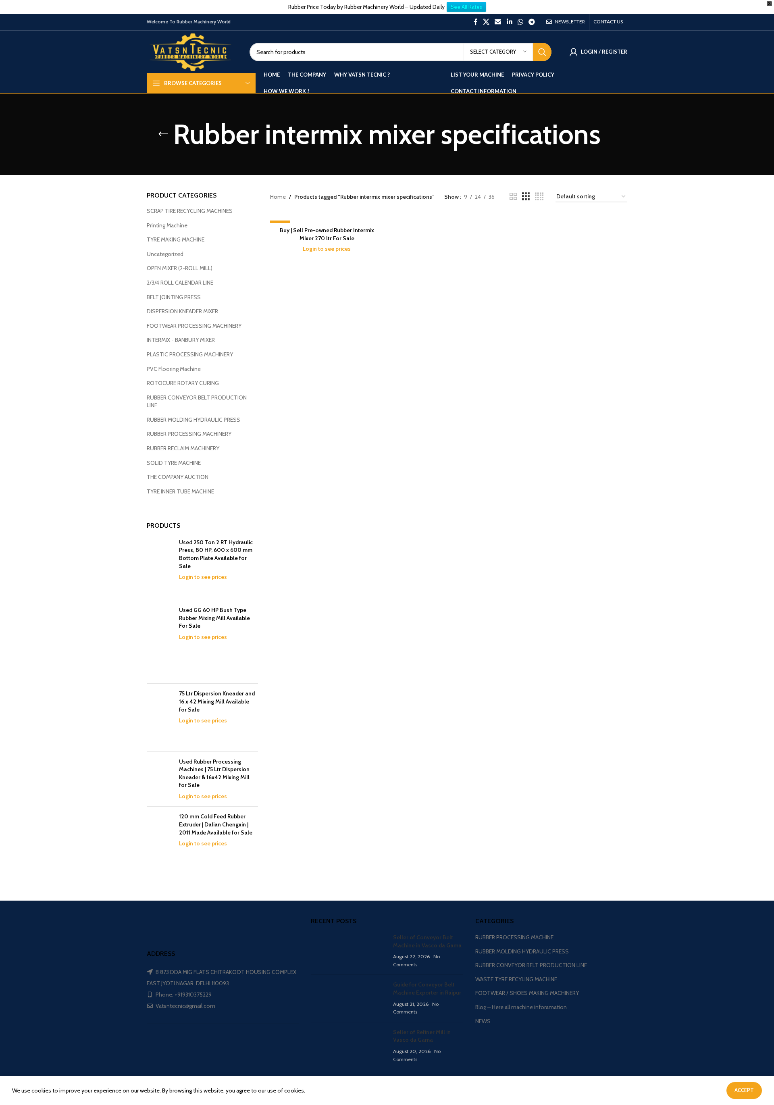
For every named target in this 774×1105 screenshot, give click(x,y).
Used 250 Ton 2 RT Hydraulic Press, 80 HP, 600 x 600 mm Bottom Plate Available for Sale (216, 554)
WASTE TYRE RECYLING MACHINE (516, 979)
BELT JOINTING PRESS (174, 297)
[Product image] (327, 218)
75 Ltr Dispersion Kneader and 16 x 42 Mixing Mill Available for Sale (217, 701)
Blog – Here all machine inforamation (521, 1007)
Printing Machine (167, 225)
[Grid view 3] (526, 196)
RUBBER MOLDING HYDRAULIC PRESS (193, 419)
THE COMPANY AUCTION (177, 477)
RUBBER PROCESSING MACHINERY (189, 433)
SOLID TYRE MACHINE (174, 462)
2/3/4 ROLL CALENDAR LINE (180, 282)
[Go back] (163, 134)
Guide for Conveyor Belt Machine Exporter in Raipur (427, 988)
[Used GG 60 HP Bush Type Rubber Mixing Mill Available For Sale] (160, 641)
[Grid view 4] (539, 196)
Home (278, 196)
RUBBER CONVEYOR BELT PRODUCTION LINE (197, 401)
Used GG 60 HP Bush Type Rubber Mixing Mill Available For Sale (214, 617)
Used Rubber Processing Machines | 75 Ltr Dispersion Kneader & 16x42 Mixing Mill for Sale (214, 773)
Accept (744, 1090)
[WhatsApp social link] (520, 22)
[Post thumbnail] (349, 951)
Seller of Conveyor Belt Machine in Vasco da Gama (427, 941)
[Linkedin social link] (509, 22)
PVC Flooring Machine (174, 368)
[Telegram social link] (532, 22)
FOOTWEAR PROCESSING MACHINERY (194, 325)
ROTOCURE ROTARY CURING (183, 383)
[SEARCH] (542, 52)
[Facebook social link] (475, 22)
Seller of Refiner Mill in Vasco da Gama (422, 1036)
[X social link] (486, 22)
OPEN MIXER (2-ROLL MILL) (179, 268)
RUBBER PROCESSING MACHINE (514, 937)
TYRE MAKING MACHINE (175, 239)
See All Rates (466, 7)
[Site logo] (192, 51)
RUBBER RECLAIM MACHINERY (183, 448)
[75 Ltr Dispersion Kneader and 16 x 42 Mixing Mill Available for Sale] (160, 717)
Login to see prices (203, 577)
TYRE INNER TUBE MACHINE (180, 491)
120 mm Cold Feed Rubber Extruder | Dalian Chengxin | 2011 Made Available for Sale (215, 824)
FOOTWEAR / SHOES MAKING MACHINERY (527, 993)
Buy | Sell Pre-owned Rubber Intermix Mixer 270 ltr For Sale (327, 234)
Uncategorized (165, 254)
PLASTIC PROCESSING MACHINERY (190, 354)
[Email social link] (498, 22)
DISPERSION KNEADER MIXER (182, 311)
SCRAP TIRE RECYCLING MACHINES (190, 210)
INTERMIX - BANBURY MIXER (181, 339)
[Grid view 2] (513, 196)
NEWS (483, 1021)
